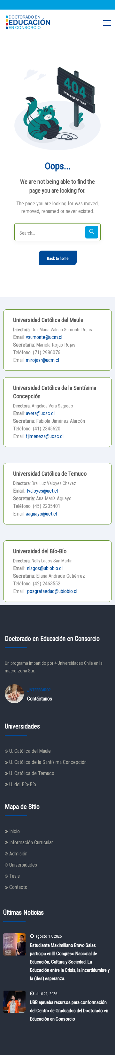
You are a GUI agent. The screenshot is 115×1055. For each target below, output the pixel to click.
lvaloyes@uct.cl (42, 491)
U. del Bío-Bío (22, 784)
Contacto (18, 887)
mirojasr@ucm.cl (42, 360)
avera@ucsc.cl (40, 413)
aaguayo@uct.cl (41, 514)
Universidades (23, 865)
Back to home (57, 258)
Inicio (14, 831)
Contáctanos (39, 699)
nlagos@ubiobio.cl (44, 568)
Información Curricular (31, 842)
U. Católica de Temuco (31, 773)
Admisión (18, 854)
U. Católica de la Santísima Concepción (48, 762)
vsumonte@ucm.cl (44, 337)
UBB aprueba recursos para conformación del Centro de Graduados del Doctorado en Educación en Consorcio (69, 1011)
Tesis (14, 876)
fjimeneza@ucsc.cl (45, 436)
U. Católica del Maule (30, 751)
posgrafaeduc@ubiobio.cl (51, 591)
